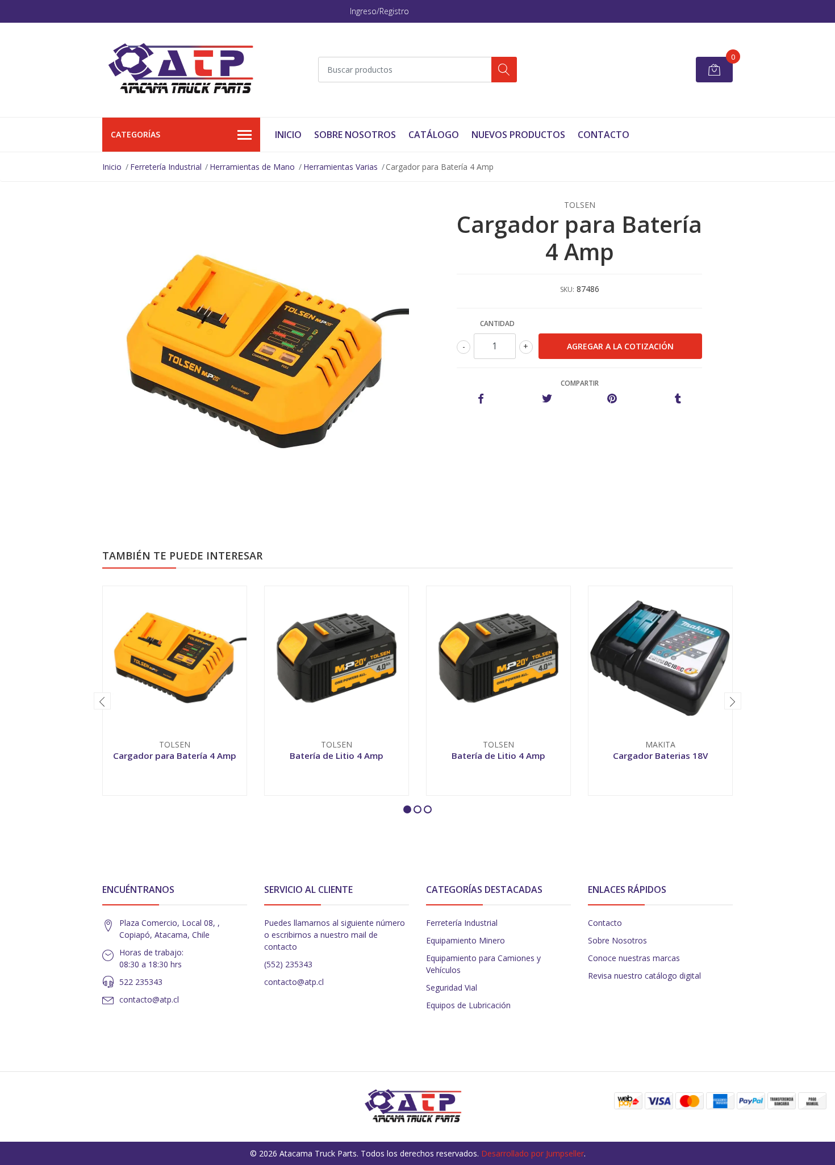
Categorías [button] (135, 134)
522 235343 (140, 981)
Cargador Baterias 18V (660, 755)
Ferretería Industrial (166, 166)
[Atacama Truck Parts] (187, 70)
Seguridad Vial (451, 987)
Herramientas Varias (340, 166)
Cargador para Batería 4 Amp (174, 755)
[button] (407, 809)
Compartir (580, 383)
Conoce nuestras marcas (634, 958)
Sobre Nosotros (355, 134)
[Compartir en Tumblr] (678, 399)
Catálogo (433, 134)
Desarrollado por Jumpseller (532, 1153)
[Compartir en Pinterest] (612, 399)
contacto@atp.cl (149, 999)
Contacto (603, 134)
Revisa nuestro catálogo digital (644, 975)
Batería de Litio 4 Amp (336, 755)
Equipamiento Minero (465, 940)
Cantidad (497, 323)
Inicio (288, 134)
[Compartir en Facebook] (480, 399)
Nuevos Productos (518, 134)
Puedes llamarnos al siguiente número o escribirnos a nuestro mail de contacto (334, 934)
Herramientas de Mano (252, 166)
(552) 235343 (288, 964)
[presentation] (102, 700)
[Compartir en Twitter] (547, 399)
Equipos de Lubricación (468, 1005)
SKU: (567, 289)
